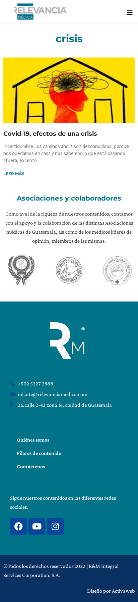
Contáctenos (31, 466)
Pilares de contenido (39, 453)
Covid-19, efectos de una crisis (50, 133)
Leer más (13, 173)
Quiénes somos (33, 440)
